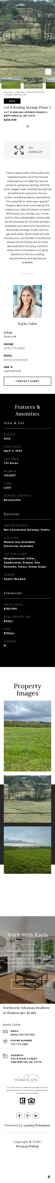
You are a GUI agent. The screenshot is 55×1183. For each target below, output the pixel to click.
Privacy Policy (27, 1146)
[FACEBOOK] (19, 1116)
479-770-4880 (19, 1044)
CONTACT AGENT (27, 381)
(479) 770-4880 (14, 348)
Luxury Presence (37, 1125)
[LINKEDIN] (36, 1116)
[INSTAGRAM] (27, 1116)
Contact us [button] (27, 984)
